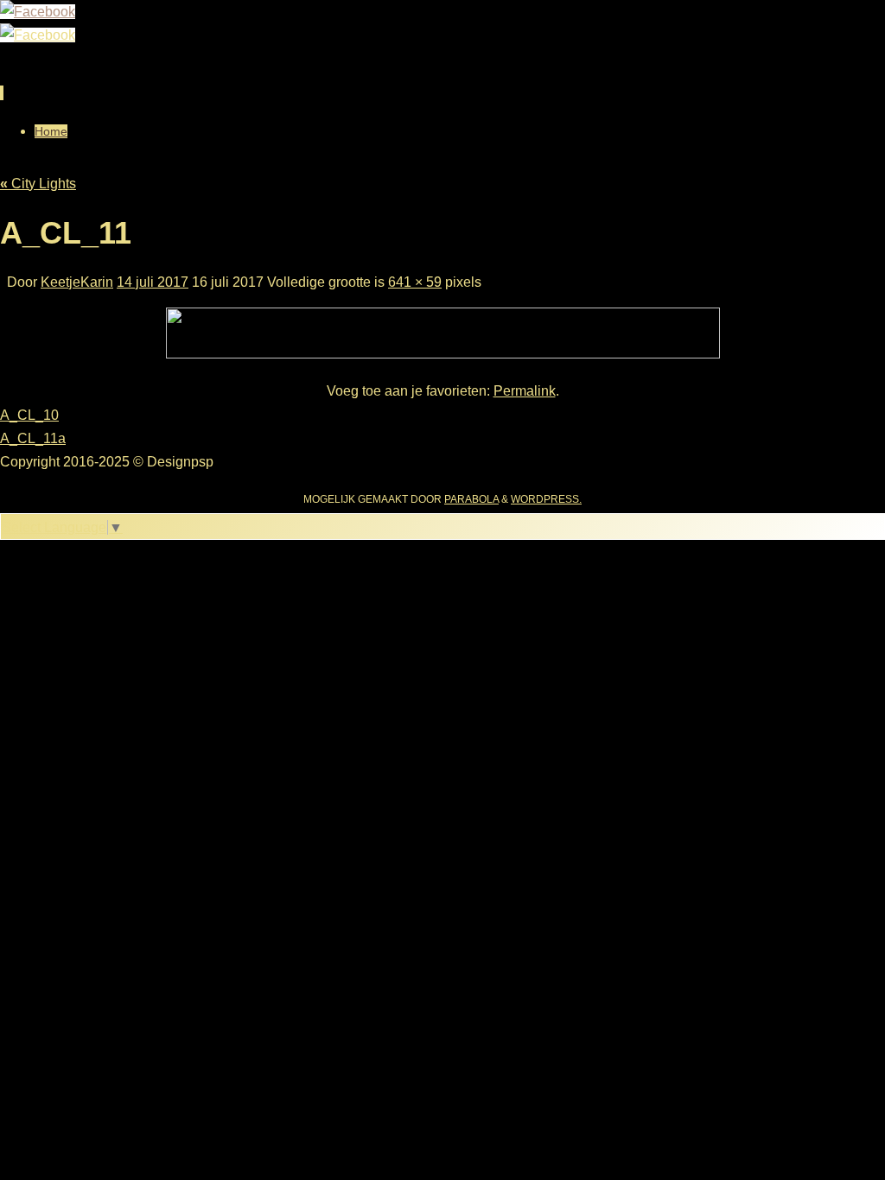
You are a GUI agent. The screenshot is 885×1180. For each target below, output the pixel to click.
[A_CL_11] (443, 353)
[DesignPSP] (37, 11)
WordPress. (546, 499)
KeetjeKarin (77, 282)
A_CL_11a (33, 438)
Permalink (524, 391)
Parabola (471, 499)
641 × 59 (415, 282)
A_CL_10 (29, 415)
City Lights (38, 183)
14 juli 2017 (152, 282)
